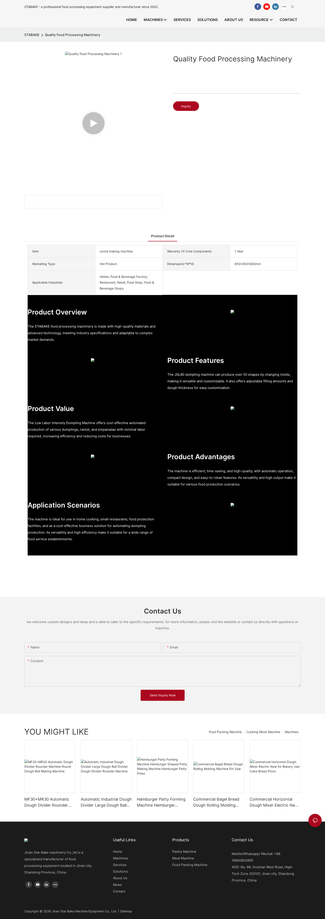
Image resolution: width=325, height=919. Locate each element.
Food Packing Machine (225, 732)
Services (120, 865)
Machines (291, 732)
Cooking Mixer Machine (263, 732)
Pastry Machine (184, 851)
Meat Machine (183, 858)
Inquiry (186, 106)
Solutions (120, 871)
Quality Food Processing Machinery (72, 35)
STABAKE (31, 35)
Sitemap (126, 911)
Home (117, 851)
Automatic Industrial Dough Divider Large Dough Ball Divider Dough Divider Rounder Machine (106, 802)
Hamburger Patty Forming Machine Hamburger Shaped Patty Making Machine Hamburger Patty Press (161, 802)
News (117, 885)
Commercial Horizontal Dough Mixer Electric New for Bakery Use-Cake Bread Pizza (274, 802)
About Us (120, 878)
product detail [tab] (162, 236)
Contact (119, 891)
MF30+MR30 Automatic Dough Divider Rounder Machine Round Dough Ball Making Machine (49, 802)
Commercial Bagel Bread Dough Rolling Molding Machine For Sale (216, 802)
